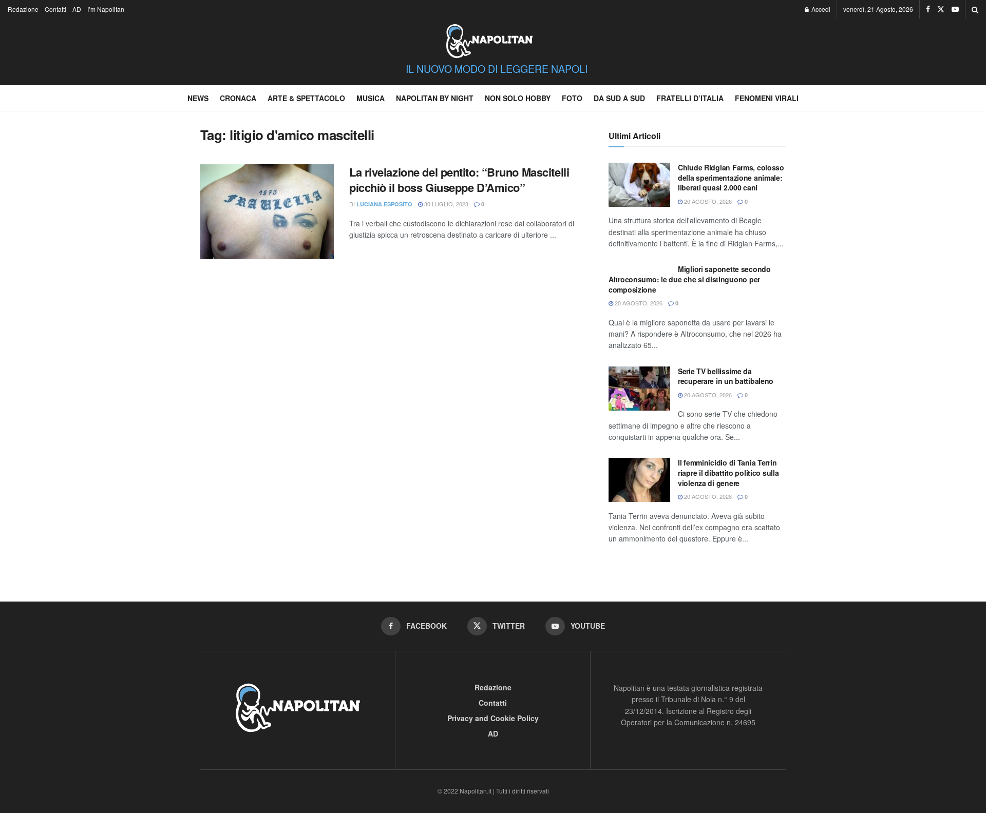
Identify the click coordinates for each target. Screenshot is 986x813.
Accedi (820, 9)
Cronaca (238, 98)
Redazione (23, 9)
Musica (370, 98)
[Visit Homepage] (490, 36)
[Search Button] (975, 9)
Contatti (55, 9)
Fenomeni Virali (767, 98)
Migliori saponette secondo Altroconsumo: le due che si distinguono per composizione (690, 279)
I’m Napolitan (105, 9)
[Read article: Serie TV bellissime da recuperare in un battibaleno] (639, 388)
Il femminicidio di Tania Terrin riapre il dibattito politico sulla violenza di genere (728, 472)
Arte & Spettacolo (306, 98)
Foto (572, 98)
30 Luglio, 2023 (445, 204)
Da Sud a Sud (619, 98)
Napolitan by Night (434, 98)
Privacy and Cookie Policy (493, 718)
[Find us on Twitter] (940, 9)
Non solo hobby (518, 98)
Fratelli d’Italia (690, 98)
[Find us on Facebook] (928, 9)
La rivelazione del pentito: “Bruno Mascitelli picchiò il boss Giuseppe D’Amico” (459, 180)
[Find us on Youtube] (955, 9)
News (197, 98)
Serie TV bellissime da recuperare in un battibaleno (725, 376)
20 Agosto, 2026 (707, 201)
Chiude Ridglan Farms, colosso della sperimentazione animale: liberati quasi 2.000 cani (731, 177)
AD (76, 9)
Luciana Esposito (384, 204)
